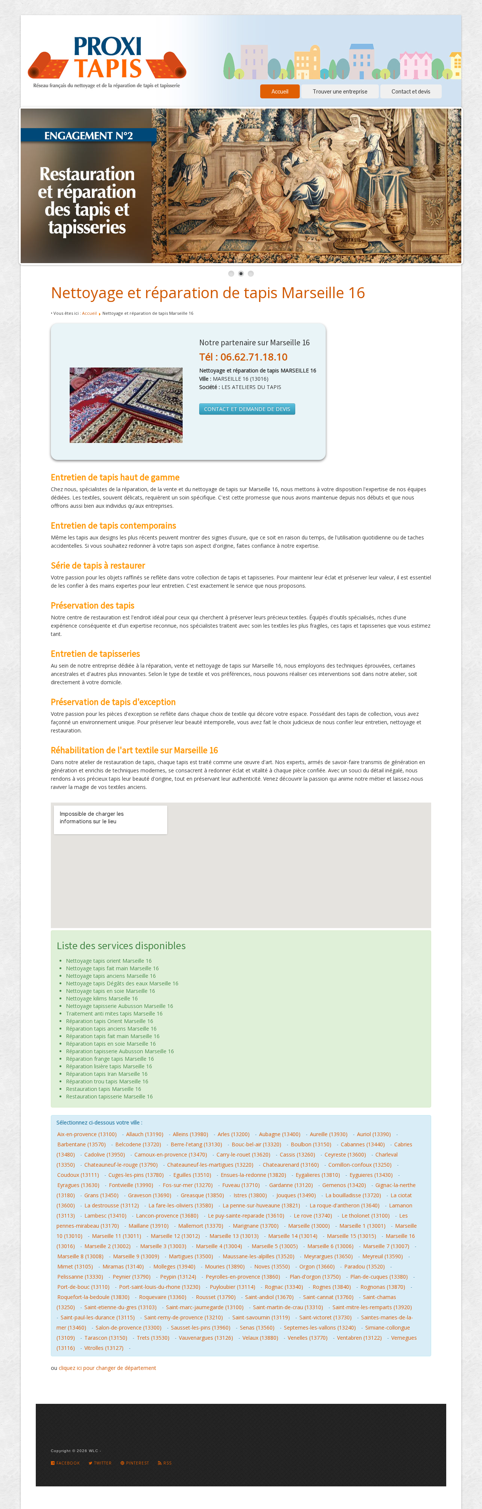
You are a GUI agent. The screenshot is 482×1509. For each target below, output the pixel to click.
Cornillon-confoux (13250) (360, 1164)
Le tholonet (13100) (366, 1215)
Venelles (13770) (308, 1337)
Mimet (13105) (75, 1266)
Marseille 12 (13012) (175, 1235)
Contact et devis (411, 91)
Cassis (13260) (297, 1154)
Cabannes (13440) (363, 1144)
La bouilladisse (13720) (353, 1195)
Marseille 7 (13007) (386, 1246)
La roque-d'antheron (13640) (345, 1205)
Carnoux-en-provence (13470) (170, 1154)
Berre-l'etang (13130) (196, 1144)
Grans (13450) (101, 1195)
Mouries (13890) (225, 1266)
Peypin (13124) (178, 1276)
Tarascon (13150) (105, 1337)
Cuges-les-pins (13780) (136, 1174)
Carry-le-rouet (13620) (243, 1154)
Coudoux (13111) (78, 1174)
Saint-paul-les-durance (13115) (98, 1317)
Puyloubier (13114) (232, 1286)
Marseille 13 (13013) (234, 1235)
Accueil (280, 91)
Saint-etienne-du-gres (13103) (120, 1307)
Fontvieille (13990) (131, 1185)
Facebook (67, 1463)
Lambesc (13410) (105, 1215)
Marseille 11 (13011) (116, 1235)
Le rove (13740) (313, 1215)
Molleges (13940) (174, 1266)
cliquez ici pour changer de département (107, 1367)
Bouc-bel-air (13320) (256, 1144)
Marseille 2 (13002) (107, 1246)
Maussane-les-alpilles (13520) (258, 1256)
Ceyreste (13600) (345, 1154)
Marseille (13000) (309, 1225)
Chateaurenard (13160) (291, 1164)
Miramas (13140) (123, 1266)
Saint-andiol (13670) (269, 1297)
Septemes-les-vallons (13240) (320, 1327)
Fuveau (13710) (241, 1185)
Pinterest (137, 1463)
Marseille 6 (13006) (330, 1246)
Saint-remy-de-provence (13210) (183, 1317)
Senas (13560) (257, 1327)
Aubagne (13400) (279, 1134)
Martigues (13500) (191, 1256)
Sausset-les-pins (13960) (200, 1327)
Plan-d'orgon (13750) (315, 1276)
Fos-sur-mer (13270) (188, 1185)
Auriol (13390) (374, 1134)
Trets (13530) (153, 1337)
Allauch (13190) (144, 1134)
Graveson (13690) (149, 1195)
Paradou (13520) (364, 1266)
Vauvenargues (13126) (206, 1337)
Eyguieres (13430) (371, 1174)
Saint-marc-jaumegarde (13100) (205, 1307)
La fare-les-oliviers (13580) (180, 1205)
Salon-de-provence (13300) (129, 1327)
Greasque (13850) (202, 1195)
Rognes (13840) (332, 1286)
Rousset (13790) (216, 1297)
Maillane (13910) (148, 1225)
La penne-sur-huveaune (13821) (261, 1205)
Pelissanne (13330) (80, 1276)
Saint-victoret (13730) (325, 1317)
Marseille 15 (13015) (351, 1235)
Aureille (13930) (329, 1134)
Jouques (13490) (296, 1195)
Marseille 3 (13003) (163, 1246)
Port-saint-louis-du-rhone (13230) (159, 1286)
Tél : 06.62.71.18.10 (243, 356)
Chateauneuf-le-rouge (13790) (121, 1164)
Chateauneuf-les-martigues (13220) (210, 1164)
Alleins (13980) (190, 1134)
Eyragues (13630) (78, 1185)
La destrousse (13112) (111, 1205)
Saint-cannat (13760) (328, 1297)
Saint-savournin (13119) (261, 1317)
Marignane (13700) (256, 1225)
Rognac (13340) (284, 1286)
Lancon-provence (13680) (167, 1215)
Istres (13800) (250, 1195)
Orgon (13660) (317, 1266)
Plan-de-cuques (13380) (379, 1276)
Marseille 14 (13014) (292, 1235)
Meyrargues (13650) (328, 1256)
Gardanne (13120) (291, 1185)
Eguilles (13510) (192, 1174)
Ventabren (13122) (359, 1337)
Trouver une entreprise (340, 91)
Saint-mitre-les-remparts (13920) (372, 1307)
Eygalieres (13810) (318, 1174)
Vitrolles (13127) (104, 1347)
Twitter (102, 1463)
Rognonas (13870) (382, 1286)
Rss (167, 1463)
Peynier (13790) (132, 1276)
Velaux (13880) (260, 1337)
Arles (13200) (234, 1134)
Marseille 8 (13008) (80, 1256)
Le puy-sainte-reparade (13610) (246, 1215)
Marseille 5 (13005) (275, 1246)
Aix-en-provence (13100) (87, 1134)
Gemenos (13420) (344, 1185)
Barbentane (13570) (81, 1144)
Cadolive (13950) (104, 1154)
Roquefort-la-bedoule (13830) (93, 1297)
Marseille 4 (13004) (219, 1246)
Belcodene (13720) (138, 1144)
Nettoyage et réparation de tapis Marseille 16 (208, 292)
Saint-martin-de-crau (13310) (288, 1307)
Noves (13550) (272, 1266)
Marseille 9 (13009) (136, 1256)
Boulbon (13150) (311, 1144)
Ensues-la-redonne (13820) (253, 1174)
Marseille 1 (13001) (362, 1225)
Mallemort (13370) (200, 1225)
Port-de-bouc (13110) (83, 1286)
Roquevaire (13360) (162, 1297)
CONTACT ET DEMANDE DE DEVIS (247, 408)
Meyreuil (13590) (382, 1256)
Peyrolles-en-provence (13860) (243, 1276)
